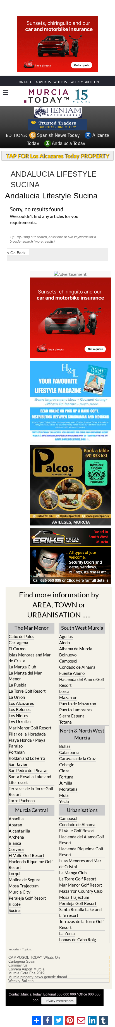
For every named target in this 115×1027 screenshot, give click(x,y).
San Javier (18, 764)
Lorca (64, 691)
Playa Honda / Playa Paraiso (27, 743)
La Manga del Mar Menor (25, 675)
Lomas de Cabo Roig (77, 939)
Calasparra (69, 752)
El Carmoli (18, 648)
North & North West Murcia (82, 734)
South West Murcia (82, 628)
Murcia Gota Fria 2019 (26, 973)
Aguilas (66, 636)
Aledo (64, 642)
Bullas (65, 746)
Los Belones (20, 709)
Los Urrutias (20, 721)
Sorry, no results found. (37, 209)
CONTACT (24, 82)
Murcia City (19, 891)
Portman (17, 752)
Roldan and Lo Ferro (27, 758)
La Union (17, 697)
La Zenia (67, 933)
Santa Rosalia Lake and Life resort (30, 779)
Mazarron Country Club (80, 891)
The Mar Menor (32, 628)
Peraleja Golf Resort (27, 898)
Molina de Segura (24, 879)
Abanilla (16, 818)
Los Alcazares (21, 703)
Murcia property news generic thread (37, 977)
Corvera (16, 849)
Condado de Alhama (77, 667)
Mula (64, 795)
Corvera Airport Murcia (26, 969)
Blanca (15, 843)
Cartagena (18, 642)
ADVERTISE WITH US (51, 82)
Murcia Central (31, 810)
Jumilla (65, 782)
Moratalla (68, 789)
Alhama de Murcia (75, 648)
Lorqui (14, 873)
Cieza (64, 770)
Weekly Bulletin (20, 981)
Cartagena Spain (21, 961)
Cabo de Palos (21, 636)
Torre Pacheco (22, 800)
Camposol (68, 660)
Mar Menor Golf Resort (30, 727)
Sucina (15, 910)
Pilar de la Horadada (27, 733)
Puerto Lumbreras (75, 709)
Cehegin (66, 764)
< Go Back (16, 252)
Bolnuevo (67, 654)
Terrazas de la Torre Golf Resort (31, 791)
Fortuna (66, 776)
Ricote (15, 904)
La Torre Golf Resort (27, 690)
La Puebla (18, 684)
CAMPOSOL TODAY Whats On (34, 957)
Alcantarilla (19, 830)
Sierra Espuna (72, 715)
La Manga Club (22, 666)
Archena (16, 836)
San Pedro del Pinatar (28, 770)
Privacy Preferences (58, 1001)
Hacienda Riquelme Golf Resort (31, 864)
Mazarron (68, 697)
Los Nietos (18, 715)
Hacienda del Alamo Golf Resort (81, 682)
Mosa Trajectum (24, 885)
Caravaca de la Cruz (77, 758)
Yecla (64, 801)
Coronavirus (18, 965)
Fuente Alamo (72, 673)
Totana (65, 721)
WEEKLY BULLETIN (85, 82)
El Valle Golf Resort (26, 855)
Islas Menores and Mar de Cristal (30, 657)
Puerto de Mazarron (77, 703)
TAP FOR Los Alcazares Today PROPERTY (57, 155)
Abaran (15, 824)
